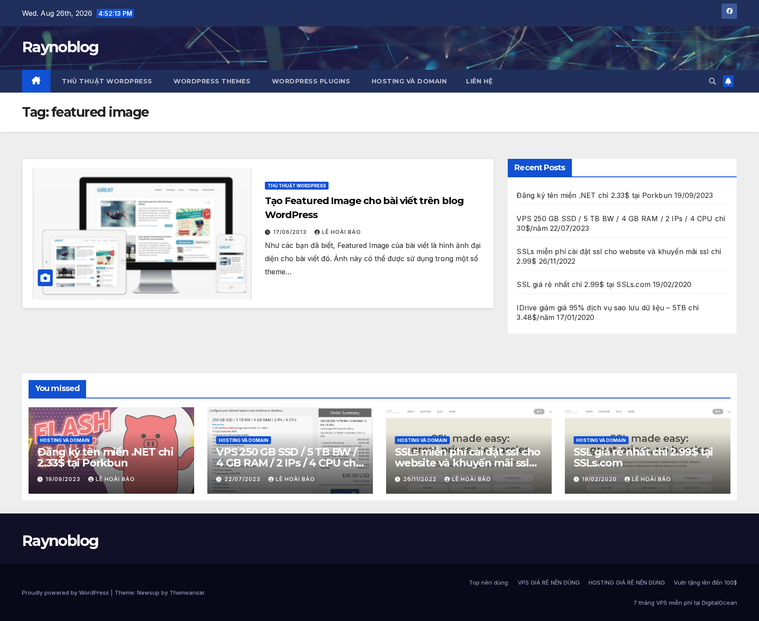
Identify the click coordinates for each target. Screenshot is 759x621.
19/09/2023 (64, 479)
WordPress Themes (211, 81)
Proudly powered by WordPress (66, 592)
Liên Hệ (479, 81)
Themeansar (187, 592)
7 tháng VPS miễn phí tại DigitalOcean (685, 602)
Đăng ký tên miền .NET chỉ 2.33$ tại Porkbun (594, 195)
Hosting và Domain (408, 81)
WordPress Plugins (310, 81)
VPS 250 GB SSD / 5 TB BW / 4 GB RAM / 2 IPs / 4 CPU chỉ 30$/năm (287, 462)
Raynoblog (60, 47)
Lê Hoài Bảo (341, 232)
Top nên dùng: (489, 582)
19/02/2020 (600, 479)
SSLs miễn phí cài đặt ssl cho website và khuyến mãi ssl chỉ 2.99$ (467, 462)
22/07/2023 (243, 479)
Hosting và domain (65, 440)
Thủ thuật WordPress (106, 81)
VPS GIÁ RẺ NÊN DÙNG (549, 582)
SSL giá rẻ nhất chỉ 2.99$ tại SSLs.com (584, 284)
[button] (712, 81)
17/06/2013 (290, 232)
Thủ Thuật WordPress (296, 185)
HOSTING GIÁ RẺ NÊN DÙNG (627, 582)
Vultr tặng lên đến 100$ (705, 582)
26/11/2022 (420, 479)
